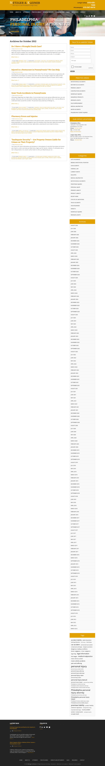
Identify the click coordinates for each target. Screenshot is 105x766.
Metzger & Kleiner (18, 48)
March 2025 (74, 256)
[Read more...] (15, 57)
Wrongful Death (23, 60)
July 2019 (73, 465)
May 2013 (73, 585)
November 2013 (75, 567)
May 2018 (73, 502)
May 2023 (73, 324)
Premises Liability (23, 84)
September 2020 (75, 422)
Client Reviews (59, 12)
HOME (20, 760)
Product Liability (76, 193)
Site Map (48, 764)
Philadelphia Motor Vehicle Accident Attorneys (80, 687)
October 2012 (75, 607)
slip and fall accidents (45, 86)
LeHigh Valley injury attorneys (30, 85)
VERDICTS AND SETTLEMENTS (57, 760)
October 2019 (75, 456)
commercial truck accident (40, 107)
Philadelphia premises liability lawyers (79, 703)
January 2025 (74, 262)
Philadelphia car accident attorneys (78, 684)
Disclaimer (53, 764)
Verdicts (73, 208)
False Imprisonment (76, 103)
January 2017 (74, 551)
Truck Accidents (22, 107)
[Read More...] (31, 752)
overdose (34, 131)
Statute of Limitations (77, 199)
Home (11, 12)
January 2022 (74, 373)
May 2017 (73, 539)
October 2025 (75, 247)
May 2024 (73, 287)
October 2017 (75, 524)
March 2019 (74, 474)
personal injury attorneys (55, 157)
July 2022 (73, 354)
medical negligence (15, 131)
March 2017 (74, 545)
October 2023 (75, 308)
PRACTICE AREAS (44, 760)
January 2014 (74, 564)
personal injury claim (21, 61)
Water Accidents (76, 109)
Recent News (74, 196)
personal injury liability (88, 682)
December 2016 (75, 554)
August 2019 (74, 462)
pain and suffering (76, 663)
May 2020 (73, 434)
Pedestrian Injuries (76, 184)
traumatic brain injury (76, 710)
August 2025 (74, 250)
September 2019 (75, 459)
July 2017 (73, 533)
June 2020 (73, 431)
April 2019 (73, 471)
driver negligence (51, 107)
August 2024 (74, 277)
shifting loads (37, 109)
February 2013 (75, 594)
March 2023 (74, 330)
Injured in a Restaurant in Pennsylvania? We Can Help (35, 69)
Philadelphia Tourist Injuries (79, 112)
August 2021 (74, 388)
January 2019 (74, 481)
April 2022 (73, 364)
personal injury (79, 666)
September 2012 (75, 610)
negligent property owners (24, 157)
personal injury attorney (77, 671)
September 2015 (75, 561)
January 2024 (74, 299)
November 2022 (75, 342)
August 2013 (74, 576)
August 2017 (74, 530)
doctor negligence (75, 651)
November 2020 (75, 416)
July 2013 (73, 579)
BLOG (68, 760)
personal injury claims (76, 677)
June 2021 (73, 394)
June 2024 (73, 284)
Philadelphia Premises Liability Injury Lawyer (21, 158)
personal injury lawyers (42, 108)
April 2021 (73, 401)
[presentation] (82, 67)
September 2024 (75, 274)
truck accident (48, 61)
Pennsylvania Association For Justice (45, 131)
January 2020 (74, 447)
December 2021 (75, 376)
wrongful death (15, 63)
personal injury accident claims (77, 669)
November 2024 (75, 268)
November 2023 (75, 305)
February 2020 (75, 444)
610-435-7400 (91, 3)
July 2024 (73, 281)
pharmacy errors (59, 131)
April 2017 (73, 542)
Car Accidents (75, 165)
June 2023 (73, 321)
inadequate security (57, 84)
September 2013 (75, 573)
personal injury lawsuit (79, 680)
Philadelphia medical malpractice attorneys (21, 133)
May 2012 (73, 622)
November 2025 (75, 244)
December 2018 (75, 484)
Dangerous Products (77, 97)
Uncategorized (75, 205)
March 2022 (74, 367)
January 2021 (74, 410)
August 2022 (74, 351)
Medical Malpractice (23, 130)
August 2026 (74, 225)
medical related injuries (26, 131)
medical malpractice (60, 130)
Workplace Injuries (76, 94)
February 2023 (75, 333)
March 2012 (74, 628)
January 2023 (74, 336)
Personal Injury (75, 187)
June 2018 (73, 499)
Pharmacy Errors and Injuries (24, 116)
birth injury (83, 642)
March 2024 (74, 293)
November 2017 (75, 521)
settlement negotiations (76, 707)
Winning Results (48, 12)
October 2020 (75, 419)
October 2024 (75, 271)
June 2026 (73, 231)
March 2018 (74, 508)
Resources (75, 12)
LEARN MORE (14, 31)
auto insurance (87, 640)
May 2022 (73, 361)
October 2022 (75, 345)
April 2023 (73, 327)
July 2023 (73, 317)
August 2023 (74, 314)
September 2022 (75, 348)
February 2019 (75, 478)
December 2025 (75, 241)
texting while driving (87, 707)
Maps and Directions (75, 131)
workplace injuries (56, 61)
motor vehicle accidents (78, 661)
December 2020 (75, 413)
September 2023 (75, 311)
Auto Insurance (75, 159)
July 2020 (73, 428)
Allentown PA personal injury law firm (44, 84)
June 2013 (73, 582)
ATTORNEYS (35, 760)
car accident (37, 60)
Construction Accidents (78, 91)
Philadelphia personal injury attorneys (79, 695)
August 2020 (74, 425)
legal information (50, 60)
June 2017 (73, 536)
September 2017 (75, 527)
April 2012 (73, 625)
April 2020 (73, 438)
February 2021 (75, 407)
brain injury (89, 642)
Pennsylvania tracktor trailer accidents (27, 108)
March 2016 (74, 558)
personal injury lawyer (77, 682)
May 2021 (73, 398)
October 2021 (75, 382)
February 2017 (75, 548)
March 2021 (74, 404)
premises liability (77, 705)
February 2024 (75, 296)
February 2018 (75, 511)
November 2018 (75, 487)
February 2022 (75, 370)
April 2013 (73, 588)
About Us (18, 12)
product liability (89, 705)
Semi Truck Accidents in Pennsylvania (28, 93)
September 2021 (75, 385)
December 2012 (75, 601)
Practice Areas (36, 12)
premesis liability (27, 86)
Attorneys (26, 12)
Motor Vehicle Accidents (78, 81)
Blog (68, 12)
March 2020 (74, 441)
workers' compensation (77, 712)
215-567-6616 (89, 7)
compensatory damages (76, 647)
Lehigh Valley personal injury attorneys (45, 130)
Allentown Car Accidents (62, 764)
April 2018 (73, 505)
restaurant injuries (35, 86)
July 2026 (73, 228)
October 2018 (75, 490)
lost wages (74, 656)
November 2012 (75, 604)
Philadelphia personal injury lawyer (80, 698)
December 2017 (75, 518)
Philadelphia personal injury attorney (80, 691)
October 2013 (75, 570)
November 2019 (75, 453)
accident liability (76, 640)
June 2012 (73, 619)
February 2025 (75, 259)
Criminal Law (74, 168)
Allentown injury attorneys (41, 156)
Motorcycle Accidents (77, 84)
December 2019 (75, 450)
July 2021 (73, 391)
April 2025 (73, 253)
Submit (72, 71)
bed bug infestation (75, 642)
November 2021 (75, 379)
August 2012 (74, 613)
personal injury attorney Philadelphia (46, 85)
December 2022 (75, 339)
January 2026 (74, 237)
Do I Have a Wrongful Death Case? (26, 46)
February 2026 (75, 234)
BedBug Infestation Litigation (79, 162)
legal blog (43, 60)
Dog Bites (73, 175)
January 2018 (74, 514)
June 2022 (73, 357)
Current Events (75, 172)
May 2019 (73, 468)
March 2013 (74, 591)
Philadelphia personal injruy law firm (35, 61)
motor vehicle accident (77, 658)
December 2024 (75, 265)
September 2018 (75, 493)
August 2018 (74, 496)
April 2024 (73, 290)
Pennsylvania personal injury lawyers (39, 157)
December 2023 (75, 302)
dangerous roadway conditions (79, 649)
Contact (82, 12)
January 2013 (74, 598)
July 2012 (73, 616)
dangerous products (87, 647)
